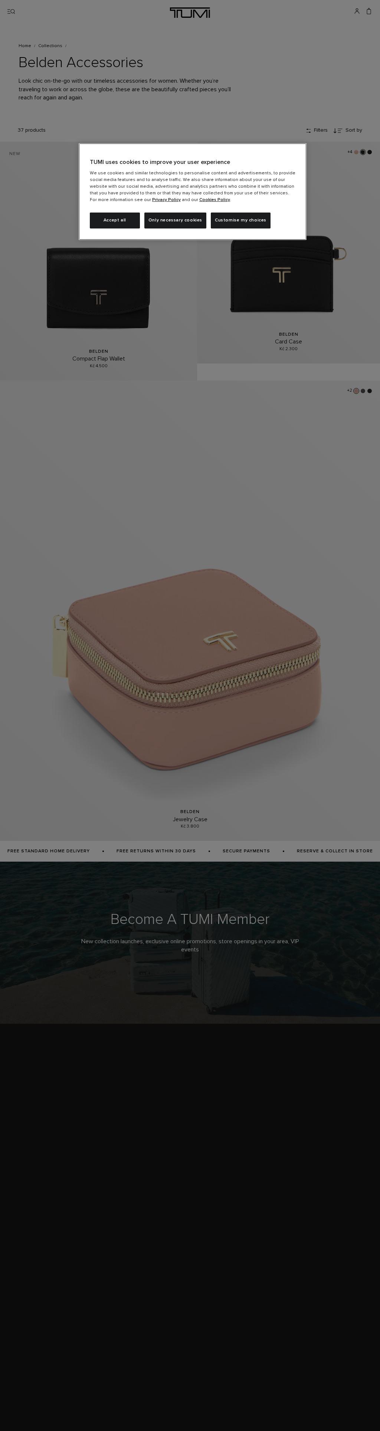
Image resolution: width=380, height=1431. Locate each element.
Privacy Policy (166, 200)
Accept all (115, 220)
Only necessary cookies (175, 220)
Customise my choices (240, 220)
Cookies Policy (214, 200)
